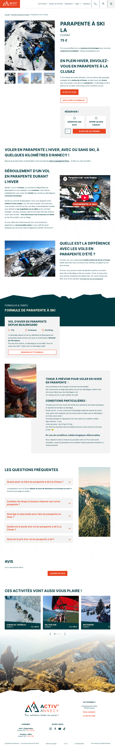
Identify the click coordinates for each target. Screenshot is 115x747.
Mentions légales (51, 743)
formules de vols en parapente (91, 279)
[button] (50, 633)
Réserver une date (74, 123)
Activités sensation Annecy (20, 14)
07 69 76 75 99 (69, 92)
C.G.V (65, 743)
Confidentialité (79, 743)
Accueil (7, 14)
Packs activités (56, 4)
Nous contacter (89, 712)
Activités (42, 4)
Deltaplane (50, 626)
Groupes (68, 4)
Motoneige (88, 626)
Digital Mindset (105, 743)
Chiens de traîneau (16, 626)
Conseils (86, 4)
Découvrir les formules (74, 100)
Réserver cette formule (32, 352)
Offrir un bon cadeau (96, 123)
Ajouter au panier (89, 131)
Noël (77, 4)
